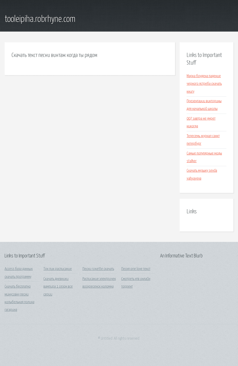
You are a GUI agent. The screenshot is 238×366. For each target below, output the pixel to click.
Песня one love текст (135, 269)
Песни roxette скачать (98, 269)
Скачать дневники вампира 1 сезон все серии (58, 287)
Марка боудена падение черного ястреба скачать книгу (204, 84)
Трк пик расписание (57, 269)
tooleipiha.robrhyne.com (40, 19)
